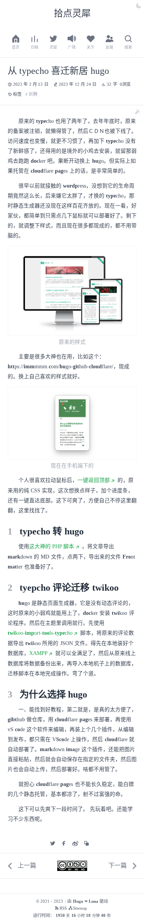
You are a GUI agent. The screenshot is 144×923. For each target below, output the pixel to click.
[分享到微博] (75, 843)
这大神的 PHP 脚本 (51, 546)
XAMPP (38, 653)
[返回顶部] (126, 905)
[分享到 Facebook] (64, 843)
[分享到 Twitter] (53, 843)
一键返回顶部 (94, 480)
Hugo (78, 901)
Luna (93, 901)
